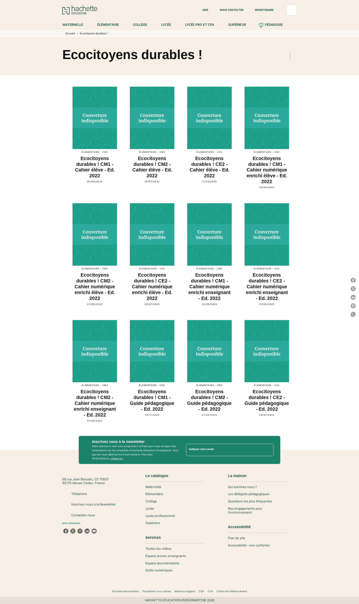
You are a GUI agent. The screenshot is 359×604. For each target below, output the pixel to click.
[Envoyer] (269, 450)
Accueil (70, 33)
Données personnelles (125, 591)
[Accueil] (79, 10)
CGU (201, 591)
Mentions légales (185, 591)
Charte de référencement (231, 591)
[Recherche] (292, 10)
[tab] (75, 25)
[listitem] (65, 531)
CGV (210, 591)
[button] (203, 10)
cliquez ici (117, 458)
